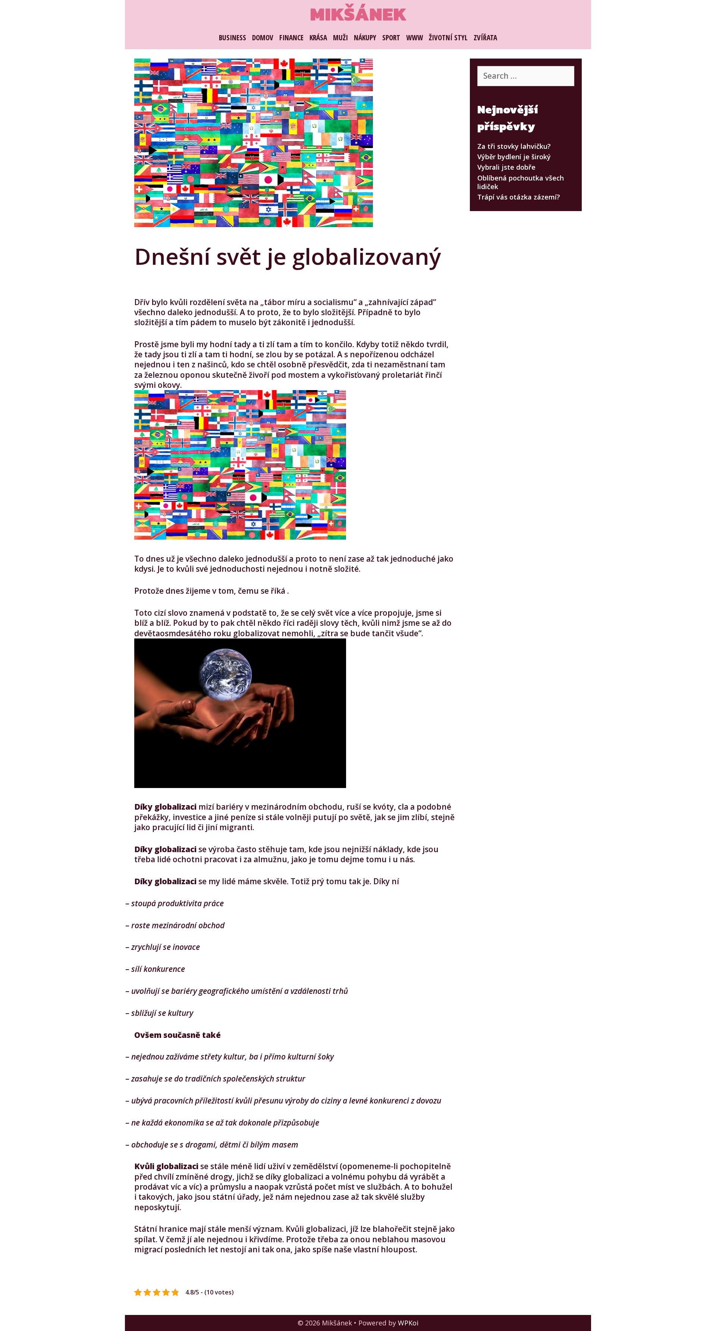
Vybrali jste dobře (506, 167)
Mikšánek (358, 14)
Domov (262, 38)
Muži (340, 38)
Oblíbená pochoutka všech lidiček (520, 182)
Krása (318, 38)
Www (414, 38)
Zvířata (485, 38)
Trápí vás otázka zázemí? (518, 196)
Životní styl (448, 38)
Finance (291, 38)
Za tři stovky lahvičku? (514, 146)
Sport (391, 38)
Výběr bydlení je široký (514, 156)
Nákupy (365, 38)
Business (232, 38)
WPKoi (408, 1322)
